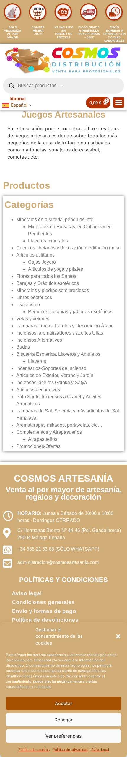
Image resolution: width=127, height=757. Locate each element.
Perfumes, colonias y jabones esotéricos (70, 311)
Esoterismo (28, 304)
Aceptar (63, 703)
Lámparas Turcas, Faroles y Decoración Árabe (65, 325)
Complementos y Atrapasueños (49, 432)
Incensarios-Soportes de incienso (51, 368)
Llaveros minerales (48, 240)
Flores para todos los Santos (46, 276)
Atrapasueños (42, 439)
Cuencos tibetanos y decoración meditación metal (68, 247)
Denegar (63, 719)
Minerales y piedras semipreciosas (52, 290)
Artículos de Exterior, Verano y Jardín (54, 375)
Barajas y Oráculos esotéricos (47, 283)
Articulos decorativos (38, 389)
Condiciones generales (43, 602)
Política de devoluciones (45, 620)
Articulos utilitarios (35, 254)
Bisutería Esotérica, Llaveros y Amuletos (58, 354)
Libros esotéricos (34, 297)
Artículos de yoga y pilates (55, 269)
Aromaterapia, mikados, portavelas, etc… (59, 425)
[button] (118, 636)
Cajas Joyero (42, 262)
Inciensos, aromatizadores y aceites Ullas (59, 332)
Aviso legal (100, 749)
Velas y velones (32, 318)
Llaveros (37, 361)
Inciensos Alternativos (39, 339)
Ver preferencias (63, 736)
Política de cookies (34, 749)
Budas (23, 347)
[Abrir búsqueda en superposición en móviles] (63, 86)
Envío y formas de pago (44, 611)
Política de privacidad (70, 749)
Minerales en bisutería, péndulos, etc (54, 219)
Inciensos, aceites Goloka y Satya (51, 382)
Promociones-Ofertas (38, 446)
